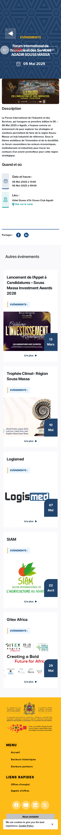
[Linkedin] (35, 805)
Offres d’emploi (20, 784)
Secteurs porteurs (22, 766)
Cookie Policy (26, 826)
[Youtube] (25, 805)
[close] (52, 824)
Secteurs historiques (23, 759)
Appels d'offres (20, 791)
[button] (30, 817)
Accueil (15, 752)
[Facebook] (16, 805)
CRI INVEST (48, 50)
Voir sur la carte (23, 204)
